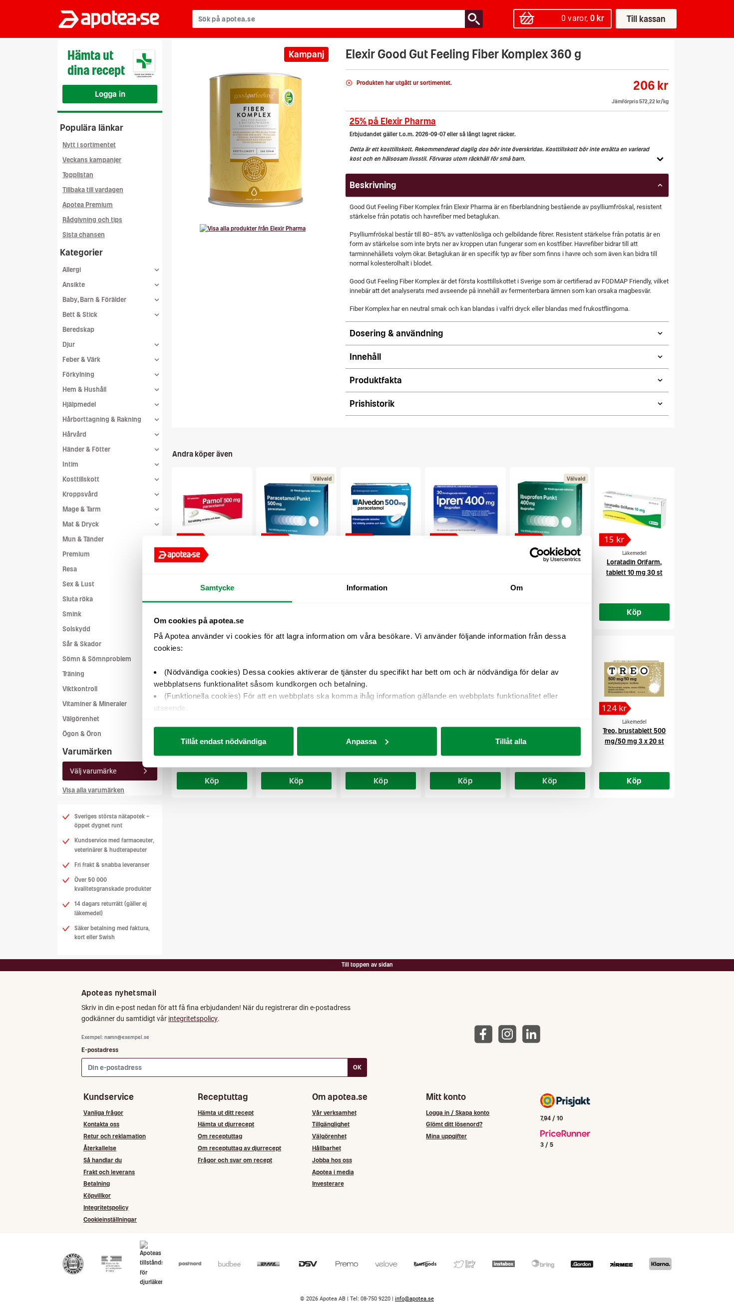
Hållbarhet (326, 1148)
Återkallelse (99, 1148)
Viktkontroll (79, 689)
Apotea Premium (87, 205)
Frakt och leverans (109, 1172)
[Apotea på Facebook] (486, 1034)
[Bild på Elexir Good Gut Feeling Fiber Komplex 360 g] (256, 139)
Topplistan (77, 175)
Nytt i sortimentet (89, 145)
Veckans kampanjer (91, 160)
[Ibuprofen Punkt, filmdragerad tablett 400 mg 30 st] (550, 509)
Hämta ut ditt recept (226, 1112)
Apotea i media (333, 1172)
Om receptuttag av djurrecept (239, 1148)
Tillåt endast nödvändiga (223, 741)
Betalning (96, 1183)
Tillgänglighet (331, 1124)
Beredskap (78, 329)
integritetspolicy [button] (193, 1019)
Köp (634, 612)
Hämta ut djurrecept (226, 1124)
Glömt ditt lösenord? (454, 1124)
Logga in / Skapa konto (457, 1112)
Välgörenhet (80, 719)
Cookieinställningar (110, 1219)
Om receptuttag (220, 1136)
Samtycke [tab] (217, 587)
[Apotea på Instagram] (510, 1034)
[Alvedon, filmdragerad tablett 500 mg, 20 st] (381, 509)
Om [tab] (516, 587)
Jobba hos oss (332, 1160)
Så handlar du (102, 1160)
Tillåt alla (510, 741)
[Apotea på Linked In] (534, 1034)
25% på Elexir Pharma (393, 121)
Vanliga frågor (103, 1112)
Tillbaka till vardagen (92, 190)
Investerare (328, 1183)
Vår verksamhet (334, 1112)
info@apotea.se (414, 1299)
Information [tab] (367, 587)
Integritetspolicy (105, 1207)
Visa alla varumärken (93, 790)
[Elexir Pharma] (253, 228)
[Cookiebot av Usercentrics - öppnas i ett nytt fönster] (537, 554)
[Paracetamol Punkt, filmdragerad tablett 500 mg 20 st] (296, 509)
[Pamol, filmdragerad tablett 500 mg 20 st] (212, 509)
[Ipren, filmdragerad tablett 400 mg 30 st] (465, 509)
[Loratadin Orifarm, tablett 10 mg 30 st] (634, 509)
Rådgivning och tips (92, 220)
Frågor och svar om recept (235, 1160)
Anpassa (361, 741)
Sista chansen (83, 235)
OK (357, 1067)
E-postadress (99, 1049)
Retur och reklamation (114, 1136)
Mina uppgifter (446, 1136)
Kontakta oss (101, 1124)
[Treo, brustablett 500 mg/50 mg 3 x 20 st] (634, 678)
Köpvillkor (97, 1195)
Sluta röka (77, 599)
